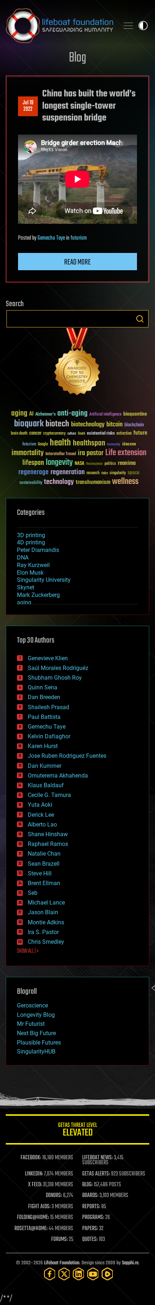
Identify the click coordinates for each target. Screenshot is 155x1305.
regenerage (33, 472)
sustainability (30, 483)
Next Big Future (36, 1033)
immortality (28, 453)
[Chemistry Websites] (77, 363)
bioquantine (135, 414)
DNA (22, 557)
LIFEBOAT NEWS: (97, 1158)
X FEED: (35, 1185)
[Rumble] (107, 1274)
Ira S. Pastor (43, 932)
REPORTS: (91, 1206)
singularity (118, 473)
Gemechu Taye (51, 238)
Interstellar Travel (60, 454)
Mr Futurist (31, 1023)
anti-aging (72, 413)
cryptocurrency (54, 433)
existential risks (101, 433)
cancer (35, 433)
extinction (124, 433)
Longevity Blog (36, 1014)
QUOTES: (90, 1239)
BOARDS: (90, 1195)
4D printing (31, 542)
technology (59, 482)
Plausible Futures (39, 1042)
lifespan (33, 463)
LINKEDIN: (34, 1174)
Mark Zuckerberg (38, 595)
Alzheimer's (45, 414)
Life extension (125, 453)
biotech (57, 424)
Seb (32, 892)
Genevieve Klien (48, 658)
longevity (59, 462)
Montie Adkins (46, 922)
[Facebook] (50, 1274)
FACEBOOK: (31, 1158)
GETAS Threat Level (77, 1131)
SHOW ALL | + (28, 951)
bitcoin (114, 425)
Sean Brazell (43, 863)
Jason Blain (43, 912)
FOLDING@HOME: (33, 1217)
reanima (127, 463)
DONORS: (54, 1195)
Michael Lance (46, 902)
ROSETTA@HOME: (31, 1228)
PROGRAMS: (93, 1217)
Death (81, 434)
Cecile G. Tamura (49, 795)
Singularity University (44, 579)
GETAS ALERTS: (96, 1174)
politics (110, 464)
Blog (77, 58)
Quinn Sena (42, 687)
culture (71, 434)
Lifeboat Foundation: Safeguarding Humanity (59, 25)
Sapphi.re (130, 1263)
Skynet (25, 587)
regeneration (67, 472)
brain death (19, 433)
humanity (113, 445)
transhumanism (93, 482)
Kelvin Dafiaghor (49, 736)
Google (43, 444)
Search (140, 318)
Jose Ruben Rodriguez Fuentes (67, 755)
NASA (79, 464)
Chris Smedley (46, 941)
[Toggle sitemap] (128, 25)
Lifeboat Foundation (61, 1263)
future (140, 433)
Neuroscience (94, 464)
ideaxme (129, 444)
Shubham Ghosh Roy (55, 677)
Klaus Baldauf (46, 785)
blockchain (134, 425)
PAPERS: (90, 1228)
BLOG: (87, 1185)
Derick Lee (41, 814)
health (60, 443)
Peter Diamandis (38, 550)
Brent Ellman (44, 883)
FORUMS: (59, 1239)
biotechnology (88, 425)
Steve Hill (40, 873)
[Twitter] (64, 1274)
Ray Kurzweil (33, 565)
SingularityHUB (36, 1051)
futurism (79, 238)
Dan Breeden (44, 697)
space (134, 473)
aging (19, 413)
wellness (125, 481)
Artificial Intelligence (105, 414)
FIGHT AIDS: (39, 1206)
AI (31, 414)
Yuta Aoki (40, 804)
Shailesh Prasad (48, 707)
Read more (77, 262)
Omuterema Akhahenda (58, 775)
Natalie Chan (44, 853)
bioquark (29, 424)
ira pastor (90, 453)
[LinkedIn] (78, 1274)
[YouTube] (93, 1274)
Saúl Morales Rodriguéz (58, 668)
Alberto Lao (42, 824)
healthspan (89, 443)
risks (104, 473)
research (93, 473)
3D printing (31, 535)
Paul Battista (44, 716)
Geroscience (32, 1005)
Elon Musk (30, 572)
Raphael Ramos (48, 843)
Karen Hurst (43, 746)
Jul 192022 (28, 106)
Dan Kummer (44, 765)
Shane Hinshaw (48, 834)
